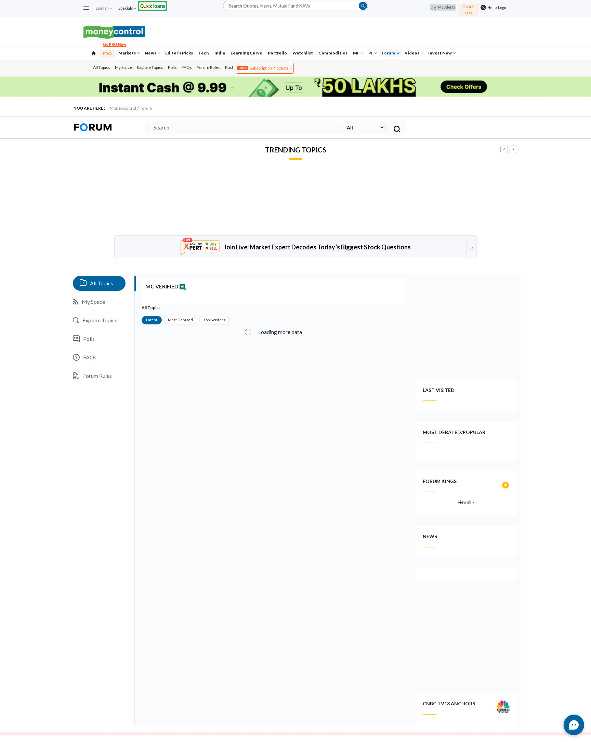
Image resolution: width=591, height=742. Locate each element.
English (102, 8)
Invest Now (440, 52)
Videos (412, 52)
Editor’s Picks (179, 52)
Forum (389, 52)
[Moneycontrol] (114, 31)
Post (229, 67)
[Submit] (363, 6)
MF (356, 52)
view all (466, 502)
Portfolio (277, 52)
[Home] (94, 53)
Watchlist (302, 52)
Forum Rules (208, 67)
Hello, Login (497, 7)
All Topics (101, 67)
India (219, 52)
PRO (107, 53)
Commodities (332, 52)
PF (370, 52)
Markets (127, 52)
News (151, 52)
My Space (123, 67)
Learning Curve (246, 52)
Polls (172, 67)
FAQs (187, 67)
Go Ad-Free (468, 9)
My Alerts (446, 7)
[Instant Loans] (152, 5)
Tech (203, 52)
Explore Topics (150, 67)
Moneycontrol (123, 108)
